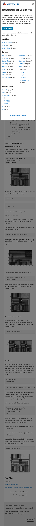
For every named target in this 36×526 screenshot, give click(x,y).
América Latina (7, 42)
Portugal (21, 64)
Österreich (22, 61)
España (4, 64)
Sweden (21, 66)
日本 (3, 106)
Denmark (5, 58)
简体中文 (7, 101)
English (23, 75)
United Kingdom (24, 80)
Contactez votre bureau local (18, 116)
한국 (3, 109)
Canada (4, 45)
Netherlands (23, 55)
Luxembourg (6, 77)
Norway (21, 58)
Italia (3, 75)
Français (23, 77)
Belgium (4, 55)
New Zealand (6, 95)
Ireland (4, 72)
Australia (5, 90)
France (4, 69)
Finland (4, 66)
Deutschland (6, 61)
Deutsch (23, 72)
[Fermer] (33, 4)
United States (6, 48)
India (3, 92)
